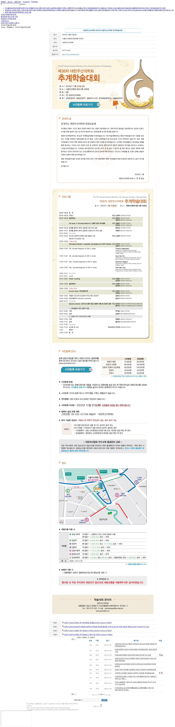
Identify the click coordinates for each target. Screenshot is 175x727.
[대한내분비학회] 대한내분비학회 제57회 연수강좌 (133, 655)
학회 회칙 (56, 8)
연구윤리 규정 (65, 8)
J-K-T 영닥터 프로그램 (112, 8)
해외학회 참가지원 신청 (143, 8)
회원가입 (17, 2)
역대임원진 (17, 8)
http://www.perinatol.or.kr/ (70, 54)
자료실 (71, 10)
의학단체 (164, 10)
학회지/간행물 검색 (58, 10)
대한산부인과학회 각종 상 (38, 10)
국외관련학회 (16, 12)
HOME (3, 2)
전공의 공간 (96, 10)
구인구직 (77, 10)
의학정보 (104, 10)
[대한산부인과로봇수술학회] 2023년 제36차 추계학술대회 (135, 669)
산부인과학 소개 (47, 8)
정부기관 (8, 12)
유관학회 (155, 10)
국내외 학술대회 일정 (127, 8)
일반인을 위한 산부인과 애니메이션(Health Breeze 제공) (127, 10)
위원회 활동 (88, 10)
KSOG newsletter (76, 8)
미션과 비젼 (37, 8)
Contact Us (26, 2)
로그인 (10, 2)
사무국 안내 (86, 8)
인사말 (7, 8)
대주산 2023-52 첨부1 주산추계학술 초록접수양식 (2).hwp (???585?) (88, 623)
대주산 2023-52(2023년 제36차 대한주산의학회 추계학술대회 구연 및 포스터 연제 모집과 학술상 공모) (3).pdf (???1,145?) (106, 627)
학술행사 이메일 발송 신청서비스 (17, 10)
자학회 (149, 10)
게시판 (67, 10)
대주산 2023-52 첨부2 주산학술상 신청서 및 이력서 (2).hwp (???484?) (88, 634)
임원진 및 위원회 (27, 8)
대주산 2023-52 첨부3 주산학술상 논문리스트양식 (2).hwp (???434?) (88, 630)
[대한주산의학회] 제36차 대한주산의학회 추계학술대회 (134, 673)
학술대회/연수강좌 (97, 8)
